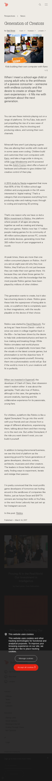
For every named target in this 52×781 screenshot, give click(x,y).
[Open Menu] (46, 4)
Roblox (19, 513)
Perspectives (9, 16)
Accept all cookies (26, 667)
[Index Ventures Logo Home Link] (6, 5)
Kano (6, 158)
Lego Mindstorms (18, 161)
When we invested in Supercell (19, 379)
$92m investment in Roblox (17, 218)
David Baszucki (33, 324)
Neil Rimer (11, 31)
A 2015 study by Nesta (15, 183)
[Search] (40, 5)
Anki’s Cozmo (19, 165)
